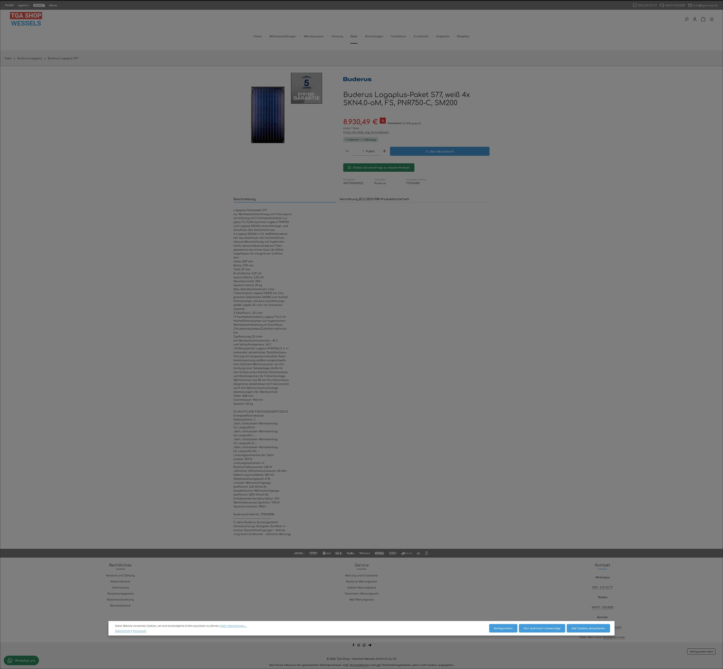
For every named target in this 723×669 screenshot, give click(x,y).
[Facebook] (354, 645)
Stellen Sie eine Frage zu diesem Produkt (381, 167)
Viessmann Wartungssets (362, 593)
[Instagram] (359, 645)
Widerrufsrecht (120, 581)
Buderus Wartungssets (361, 581)
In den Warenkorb (440, 151)
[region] (284, 110)
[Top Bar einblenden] (711, 19)
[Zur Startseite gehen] (26, 19)
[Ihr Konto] (695, 19)
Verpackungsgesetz (120, 593)
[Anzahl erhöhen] (384, 151)
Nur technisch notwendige (542, 628)
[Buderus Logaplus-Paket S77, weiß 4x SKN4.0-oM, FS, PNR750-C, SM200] (284, 110)
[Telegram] (369, 645)
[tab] (284, 199)
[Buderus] (357, 79)
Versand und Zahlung (120, 575)
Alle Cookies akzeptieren (588, 628)
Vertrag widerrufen (701, 651)
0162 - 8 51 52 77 (602, 587)
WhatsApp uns (24, 660)
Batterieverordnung (120, 599)
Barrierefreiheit (120, 605)
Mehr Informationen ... (233, 625)
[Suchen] (686, 19)
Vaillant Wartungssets (361, 587)
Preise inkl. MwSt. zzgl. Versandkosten (366, 132)
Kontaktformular (614, 637)
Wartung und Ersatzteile (361, 575)
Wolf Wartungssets (361, 599)
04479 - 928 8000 (602, 607)
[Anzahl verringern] (347, 151)
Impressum (139, 630)
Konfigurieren (503, 628)
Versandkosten (359, 665)
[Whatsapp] (365, 645)
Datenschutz (120, 587)
